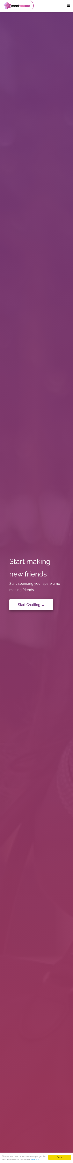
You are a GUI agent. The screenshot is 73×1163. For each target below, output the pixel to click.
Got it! (59, 1157)
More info (35, 1159)
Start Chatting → (31, 605)
